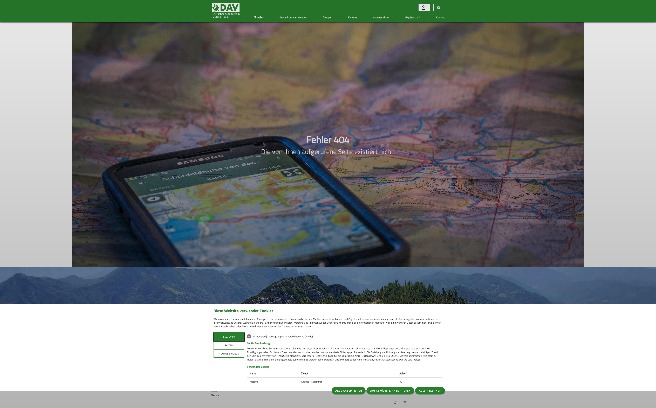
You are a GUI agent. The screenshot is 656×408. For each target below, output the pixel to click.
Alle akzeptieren (348, 390)
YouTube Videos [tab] (229, 354)
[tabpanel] (344, 359)
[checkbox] (344, 336)
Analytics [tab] (229, 337)
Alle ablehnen (430, 390)
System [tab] (229, 345)
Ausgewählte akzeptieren (390, 390)
